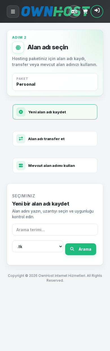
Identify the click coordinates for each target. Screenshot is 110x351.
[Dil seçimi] (74, 11)
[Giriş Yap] (97, 11)
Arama (85, 249)
